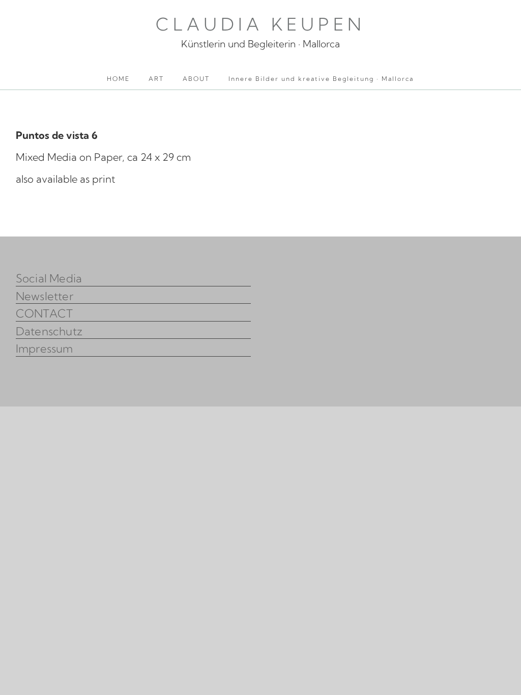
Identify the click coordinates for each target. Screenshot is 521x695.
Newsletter (44, 296)
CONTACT (44, 313)
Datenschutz (49, 331)
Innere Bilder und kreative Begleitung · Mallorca (321, 78)
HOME (118, 78)
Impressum (44, 348)
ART (156, 78)
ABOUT (196, 78)
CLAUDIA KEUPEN (260, 24)
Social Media (49, 278)
